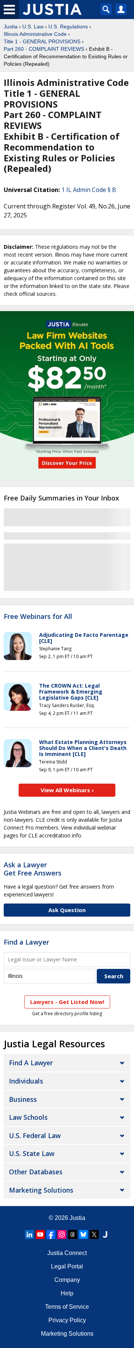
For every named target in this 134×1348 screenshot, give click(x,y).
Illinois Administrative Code (35, 34)
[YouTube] (40, 1234)
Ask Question (67, 910)
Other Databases (36, 1171)
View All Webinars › (67, 790)
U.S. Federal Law (35, 1135)
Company (67, 1280)
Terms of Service (67, 1307)
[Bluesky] (83, 1234)
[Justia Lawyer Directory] (104, 1234)
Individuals (26, 1080)
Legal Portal (67, 1266)
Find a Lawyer (26, 942)
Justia (10, 27)
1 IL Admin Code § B (88, 190)
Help (67, 1293)
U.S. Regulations (68, 27)
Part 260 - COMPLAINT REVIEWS (44, 49)
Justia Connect (67, 1253)
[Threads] (72, 1234)
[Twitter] (94, 1234)
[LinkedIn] (29, 1234)
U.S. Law (33, 27)
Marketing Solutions (41, 1190)
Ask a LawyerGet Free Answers (32, 868)
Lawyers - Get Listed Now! (67, 1001)
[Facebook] (51, 1234)
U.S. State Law (31, 1153)
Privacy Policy (67, 1320)
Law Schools (28, 1117)
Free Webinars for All (38, 617)
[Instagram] (61, 1234)
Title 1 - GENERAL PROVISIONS (42, 41)
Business (23, 1099)
